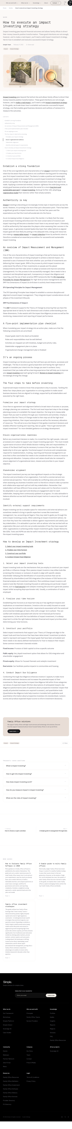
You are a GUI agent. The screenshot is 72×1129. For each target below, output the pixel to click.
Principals (30, 1013)
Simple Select (7, 1025)
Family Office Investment (11, 1085)
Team (28, 1055)
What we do (24, 3)
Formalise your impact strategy (14, 137)
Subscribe (51, 995)
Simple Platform (8, 1021)
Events (5, 1051)
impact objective (38, 234)
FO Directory (7, 1104)
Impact (6, 205)
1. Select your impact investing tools (16, 150)
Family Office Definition (10, 1081)
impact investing (13, 373)
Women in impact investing (50, 373)
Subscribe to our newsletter (23, 991)
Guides (11, 8)
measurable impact (21, 234)
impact (47, 171)
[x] (65, 1117)
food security (20, 587)
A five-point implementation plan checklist (16, 129)
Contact (54, 3)
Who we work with (11, 3)
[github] (68, 1117)
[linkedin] (62, 1117)
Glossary (53, 1032)
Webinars (6, 1055)
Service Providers (32, 1021)
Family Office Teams (33, 1017)
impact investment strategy (56, 103)
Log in (65, 3)
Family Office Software (10, 1089)
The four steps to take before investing (16, 134)
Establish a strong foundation (13, 120)
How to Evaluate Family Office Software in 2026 (18, 865)
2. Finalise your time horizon (13, 153)
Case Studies (7, 1032)
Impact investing (9, 97)
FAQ (51, 1036)
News (5, 1066)
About (46, 3)
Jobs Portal (6, 1063)
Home (4, 8)
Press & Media (31, 1063)
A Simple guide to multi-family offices (52, 865)
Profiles (52, 1013)
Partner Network (8, 1059)
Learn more (12, 731)
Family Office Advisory (10, 1093)
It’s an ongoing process (11, 131)
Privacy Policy (31, 1081)
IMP (8, 308)
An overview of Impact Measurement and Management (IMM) (22, 126)
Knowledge (36, 3)
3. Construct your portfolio (13, 156)
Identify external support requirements (17, 145)
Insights (52, 1021)
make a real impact (23, 103)
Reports (52, 1025)
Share (66, 743)
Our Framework (8, 1013)
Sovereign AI (7, 1029)
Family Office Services (10, 1096)
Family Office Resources (58, 1040)
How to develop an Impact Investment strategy (18, 148)
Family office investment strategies (16, 905)
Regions (52, 1029)
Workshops (6, 1017)
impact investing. (28, 190)
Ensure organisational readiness (15, 139)
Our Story (30, 1051)
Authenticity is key (10, 123)
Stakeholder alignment (12, 142)
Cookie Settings (26, 1117)
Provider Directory (9, 1100)
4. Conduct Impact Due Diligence (15, 158)
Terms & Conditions (33, 1077)
